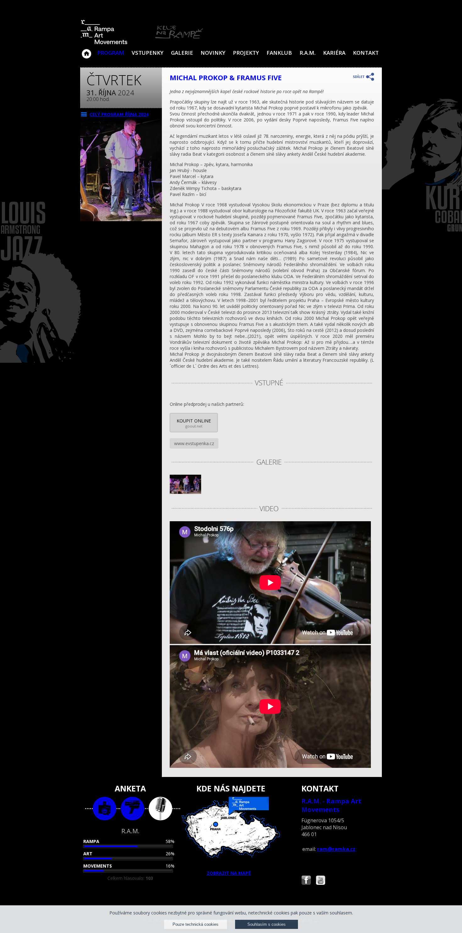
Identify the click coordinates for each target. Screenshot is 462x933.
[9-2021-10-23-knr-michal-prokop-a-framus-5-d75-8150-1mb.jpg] (185, 492)
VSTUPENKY (147, 52)
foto (104, 808)
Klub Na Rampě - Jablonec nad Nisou (86, 51)
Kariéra (334, 52)
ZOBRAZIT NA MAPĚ (229, 873)
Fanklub (279, 52)
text (160, 808)
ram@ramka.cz (336, 849)
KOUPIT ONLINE (194, 423)
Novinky (213, 52)
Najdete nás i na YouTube (320, 880)
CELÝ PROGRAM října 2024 (119, 114)
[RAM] (141, 43)
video (132, 808)
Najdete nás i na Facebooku (306, 880)
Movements (97, 866)
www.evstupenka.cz (194, 443)
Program (110, 52)
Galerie (182, 52)
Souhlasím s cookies (266, 924)
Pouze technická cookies (195, 924)
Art (87, 854)
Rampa (91, 841)
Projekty (246, 52)
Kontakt (366, 52)
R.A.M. (308, 52)
